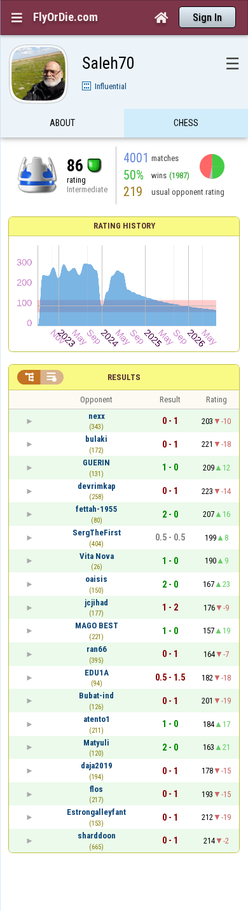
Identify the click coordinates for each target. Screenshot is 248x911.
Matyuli (96, 742)
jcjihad (96, 602)
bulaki (96, 439)
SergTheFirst (96, 532)
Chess (186, 123)
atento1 (96, 719)
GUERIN (96, 462)
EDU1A (97, 672)
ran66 (96, 649)
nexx (96, 416)
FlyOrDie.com (65, 17)
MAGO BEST (96, 625)
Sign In (207, 17)
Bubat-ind (96, 695)
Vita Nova (96, 556)
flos (96, 789)
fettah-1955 (97, 509)
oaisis (96, 579)
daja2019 (97, 765)
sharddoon (97, 835)
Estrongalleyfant (96, 812)
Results (124, 377)
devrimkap (97, 486)
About (62, 123)
